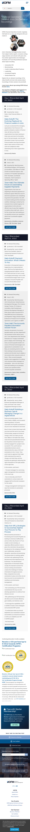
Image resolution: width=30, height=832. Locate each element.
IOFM (15, 790)
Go (26, 754)
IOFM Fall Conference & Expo (15, 805)
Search (22, 8)
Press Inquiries (15, 796)
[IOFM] (15, 3)
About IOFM (15, 792)
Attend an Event (16, 745)
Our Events (15, 801)
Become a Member (16, 737)
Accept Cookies (14, 829)
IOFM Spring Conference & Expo (15, 803)
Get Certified (16, 741)
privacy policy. (10, 826)
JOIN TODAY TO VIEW (10, 227)
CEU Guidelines (20, 699)
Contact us (15, 794)
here (8, 86)
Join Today (15, 724)
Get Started (15, 810)
